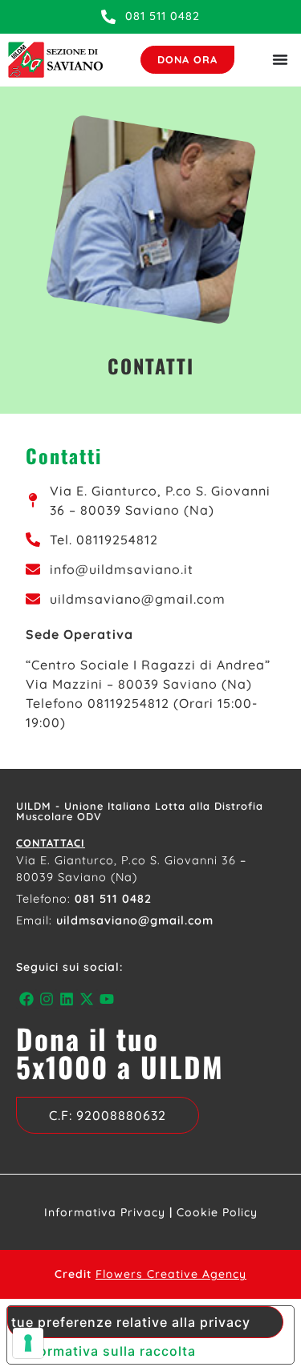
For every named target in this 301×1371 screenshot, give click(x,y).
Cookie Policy (217, 1212)
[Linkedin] (66, 999)
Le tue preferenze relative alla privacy (128, 1322)
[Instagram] (46, 999)
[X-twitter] (87, 999)
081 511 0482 (113, 899)
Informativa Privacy (104, 1212)
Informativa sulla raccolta (108, 1351)
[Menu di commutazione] (280, 59)
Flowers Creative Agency (171, 1274)
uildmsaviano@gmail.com (135, 920)
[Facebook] (26, 999)
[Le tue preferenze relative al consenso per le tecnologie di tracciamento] (28, 1343)
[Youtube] (107, 999)
